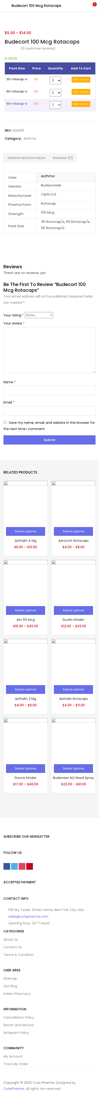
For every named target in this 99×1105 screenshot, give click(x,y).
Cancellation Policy (18, 1017)
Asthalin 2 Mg (25, 699)
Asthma (29, 138)
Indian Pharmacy (17, 993)
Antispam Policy (16, 1032)
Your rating (13, 315)
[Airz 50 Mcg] (25, 581)
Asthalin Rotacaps (73, 699)
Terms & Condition (18, 954)
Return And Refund (18, 1025)
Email (9, 402)
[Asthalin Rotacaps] (73, 660)
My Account (13, 1056)
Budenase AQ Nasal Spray (73, 778)
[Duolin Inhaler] (73, 581)
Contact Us (12, 947)
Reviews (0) (63, 157)
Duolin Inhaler (73, 620)
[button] (92, 6)
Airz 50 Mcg (26, 620)
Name (9, 382)
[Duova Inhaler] (25, 739)
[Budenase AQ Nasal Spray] (73, 739)
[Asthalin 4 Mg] (25, 502)
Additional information (26, 157)
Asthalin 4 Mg (25, 541)
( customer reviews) (38, 48)
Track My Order (15, 1064)
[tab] (26, 158)
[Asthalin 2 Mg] (25, 660)
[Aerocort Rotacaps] (73, 502)
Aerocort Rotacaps (73, 541)
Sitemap (10, 978)
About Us (10, 939)
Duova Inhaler (26, 778)
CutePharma (13, 1088)
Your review (14, 323)
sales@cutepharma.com (28, 916)
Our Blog (10, 986)
